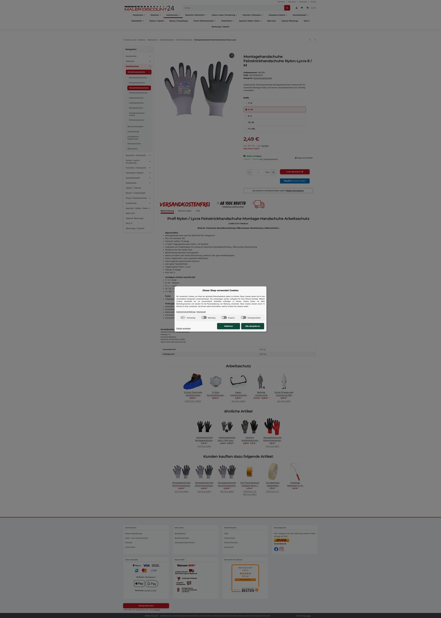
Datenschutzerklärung (185, 312)
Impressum (201, 312)
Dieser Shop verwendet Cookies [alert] (221, 290)
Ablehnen (228, 326)
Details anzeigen (183, 328)
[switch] (183, 317)
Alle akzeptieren (252, 326)
